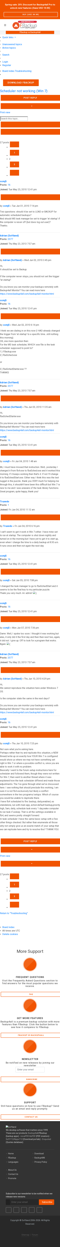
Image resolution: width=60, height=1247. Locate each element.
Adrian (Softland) (9, 235)
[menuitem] (12, 44)
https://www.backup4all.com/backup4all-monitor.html (27, 293)
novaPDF (25, 1136)
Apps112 (18, 1139)
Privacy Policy (41, 1162)
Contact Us (13, 1174)
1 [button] (14, 153)
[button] (14, 144)
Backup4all (33, 1133)
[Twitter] (16, 1210)
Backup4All (40, 1158)
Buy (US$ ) (31, 14)
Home (11, 1153)
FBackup (12, 1158)
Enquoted (46, 1139)
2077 (10, 239)
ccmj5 (3, 181)
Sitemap (25, 1235)
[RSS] (39, 1210)
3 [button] (14, 164)
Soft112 (9, 1139)
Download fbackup (21, 82)
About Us (12, 1170)
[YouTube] (32, 1210)
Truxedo (4, 501)
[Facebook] (8, 1210)
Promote (12, 1178)
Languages (13, 1162)
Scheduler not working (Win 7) (23, 91)
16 (9, 184)
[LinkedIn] (24, 1210)
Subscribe (46, 1202)
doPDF (33, 1136)
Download (39, 1153)
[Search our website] (57, 25)
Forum (35, 1235)
